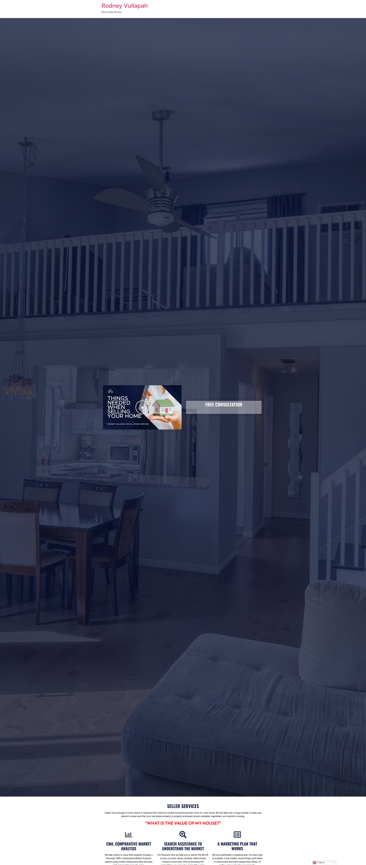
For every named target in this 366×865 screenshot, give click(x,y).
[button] (142, 407)
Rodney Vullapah (125, 5)
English (320, 862)
